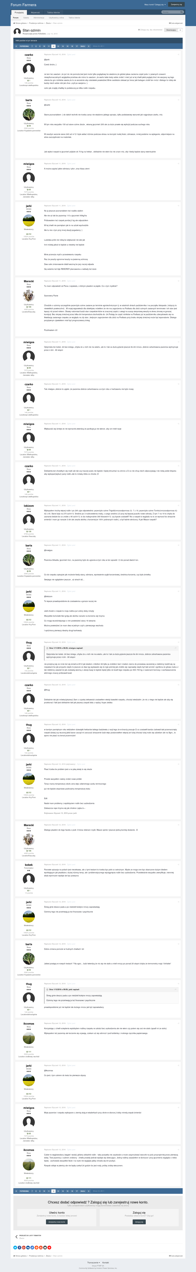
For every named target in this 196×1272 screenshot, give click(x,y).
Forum (16, 17)
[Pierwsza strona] (16, 46)
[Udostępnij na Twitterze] (15, 1247)
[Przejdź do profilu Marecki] (29, 296)
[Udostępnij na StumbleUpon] (41, 1247)
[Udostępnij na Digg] (28, 1247)
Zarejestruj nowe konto (57, 1222)
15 (67, 46)
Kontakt (105, 1262)
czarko (29, 55)
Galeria (26, 17)
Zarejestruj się (176, 4)
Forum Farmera (23, 4)
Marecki (29, 281)
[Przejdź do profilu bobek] (29, 879)
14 (63, 46)
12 (53, 46)
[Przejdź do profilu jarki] (29, 220)
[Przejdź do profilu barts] (29, 115)
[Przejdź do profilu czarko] (29, 69)
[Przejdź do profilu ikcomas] (29, 1038)
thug (29, 642)
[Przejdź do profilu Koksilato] (17, 31)
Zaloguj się (139, 1222)
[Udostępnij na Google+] (24, 1247)
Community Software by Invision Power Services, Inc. (98, 1268)
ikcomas (28, 1023)
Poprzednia (24, 46)
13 (58, 46)
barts (29, 100)
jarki (29, 206)
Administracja (39, 17)
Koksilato (42, 33)
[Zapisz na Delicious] (32, 1247)
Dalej (83, 46)
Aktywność (35, 12)
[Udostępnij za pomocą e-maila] (45, 1247)
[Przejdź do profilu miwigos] (29, 178)
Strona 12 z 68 (98, 46)
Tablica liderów (74, 17)
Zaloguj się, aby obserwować (151, 29)
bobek (29, 865)
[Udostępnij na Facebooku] (19, 1247)
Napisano (54, 54)
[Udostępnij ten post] (178, 54)
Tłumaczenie (93, 1262)
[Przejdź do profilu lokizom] (29, 520)
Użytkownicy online (56, 17)
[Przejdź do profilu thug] (29, 657)
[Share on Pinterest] (49, 1247)
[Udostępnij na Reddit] (36, 1247)
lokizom (29, 506)
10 (44, 46)
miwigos (28, 164)
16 (72, 46)
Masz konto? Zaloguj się (155, 4)
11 (49, 46)
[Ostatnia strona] (89, 46)
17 (77, 46)
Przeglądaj (19, 12)
